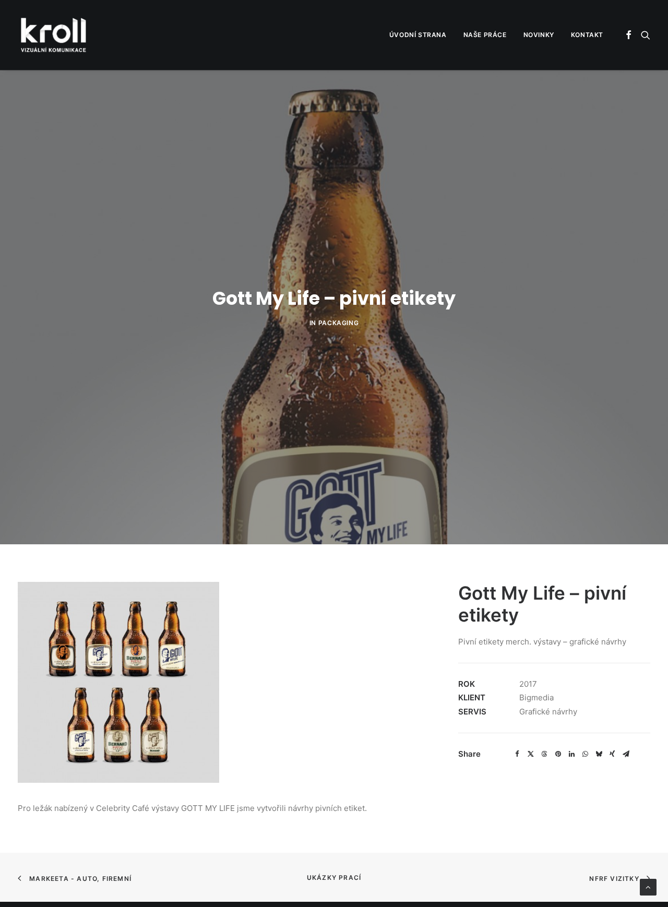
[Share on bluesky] (598, 754)
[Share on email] (625, 754)
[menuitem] (418, 35)
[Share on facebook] (517, 754)
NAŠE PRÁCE (485, 35)
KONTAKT (587, 35)
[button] (629, 35)
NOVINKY (538, 35)
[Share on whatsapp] (585, 754)
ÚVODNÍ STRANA (418, 35)
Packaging (338, 323)
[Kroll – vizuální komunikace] (53, 35)
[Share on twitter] (530, 754)
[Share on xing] (612, 754)
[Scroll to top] (648, 886)
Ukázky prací (334, 877)
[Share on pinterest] (558, 754)
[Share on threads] (544, 754)
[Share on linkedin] (571, 754)
